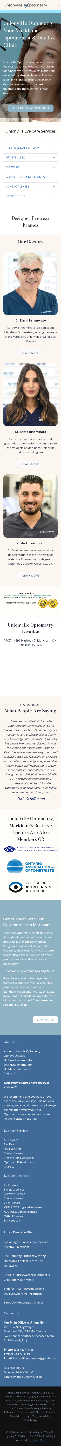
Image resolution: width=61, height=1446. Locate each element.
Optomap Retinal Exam (19, 1162)
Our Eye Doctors (14, 1055)
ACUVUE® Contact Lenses (20, 1212)
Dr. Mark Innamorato (17, 1069)
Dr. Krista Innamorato (18, 1064)
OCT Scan (10, 1166)
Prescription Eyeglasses (19, 1158)
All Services (11, 1140)
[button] (54, 148)
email (45, 1000)
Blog (42, 1440)
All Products (12, 1185)
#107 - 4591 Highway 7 (19, 1327)
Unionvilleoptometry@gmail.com (34, 1358)
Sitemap (32, 1440)
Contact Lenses (13, 1153)
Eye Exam (10, 1144)
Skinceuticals (12, 1220)
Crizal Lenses (12, 1203)
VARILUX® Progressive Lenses (23, 1207)
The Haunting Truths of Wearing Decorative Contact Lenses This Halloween (25, 1261)
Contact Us (11, 1073)
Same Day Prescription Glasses (23, 1302)
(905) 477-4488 (24, 1349)
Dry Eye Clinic (12, 1149)
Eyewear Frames (14, 1194)
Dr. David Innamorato (18, 1060)
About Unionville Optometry (22, 1051)
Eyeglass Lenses (14, 1189)
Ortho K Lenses (13, 1216)
